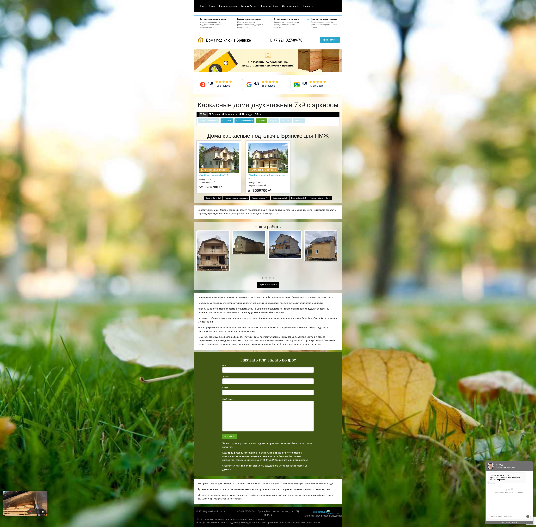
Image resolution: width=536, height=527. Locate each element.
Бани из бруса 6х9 (280, 198)
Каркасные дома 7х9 (260, 198)
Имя (224, 365)
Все (259, 114)
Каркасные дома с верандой (236, 198)
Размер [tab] (215, 114)
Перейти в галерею (268, 284)
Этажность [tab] (231, 114)
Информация (289, 6)
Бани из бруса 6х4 (298, 198)
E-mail (225, 388)
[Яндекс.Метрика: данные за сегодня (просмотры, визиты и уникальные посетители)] (333, 512)
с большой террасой (244, 121)
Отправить (229, 436)
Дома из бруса (207, 6)
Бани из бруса (248, 6)
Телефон (226, 376)
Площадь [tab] (247, 114)
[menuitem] (207, 6)
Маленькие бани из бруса (320, 198)
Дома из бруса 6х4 (213, 198)
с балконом (227, 121)
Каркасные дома (228, 6)
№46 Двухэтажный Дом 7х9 (213, 175)
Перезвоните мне (330, 40)
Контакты (308, 6)
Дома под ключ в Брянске (228, 40)
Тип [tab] (204, 114)
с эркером (261, 121)
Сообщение (227, 399)
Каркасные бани (269, 6)
